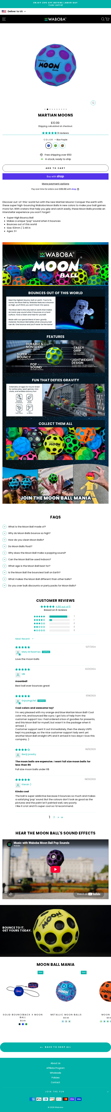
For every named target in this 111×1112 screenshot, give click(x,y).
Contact (55, 1082)
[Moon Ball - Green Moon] (108, 1021)
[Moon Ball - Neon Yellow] (101, 1021)
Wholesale (55, 1072)
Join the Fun (54, 1091)
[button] (49, 133)
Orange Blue (62, 145)
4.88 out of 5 (63, 606)
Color (55, 139)
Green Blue (55, 145)
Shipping (42, 126)
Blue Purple (48, 145)
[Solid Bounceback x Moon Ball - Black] (19, 1024)
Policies (56, 1077)
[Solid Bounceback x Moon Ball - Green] (26, 1024)
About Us (55, 1063)
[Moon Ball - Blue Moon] (104, 1021)
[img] (22, 647)
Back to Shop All (57, 1047)
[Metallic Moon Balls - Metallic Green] (69, 1021)
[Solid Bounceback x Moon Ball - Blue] (23, 1024)
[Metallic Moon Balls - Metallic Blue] (63, 1021)
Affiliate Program (55, 1068)
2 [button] (54, 817)
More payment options (55, 183)
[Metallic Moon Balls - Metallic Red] (66, 1021)
